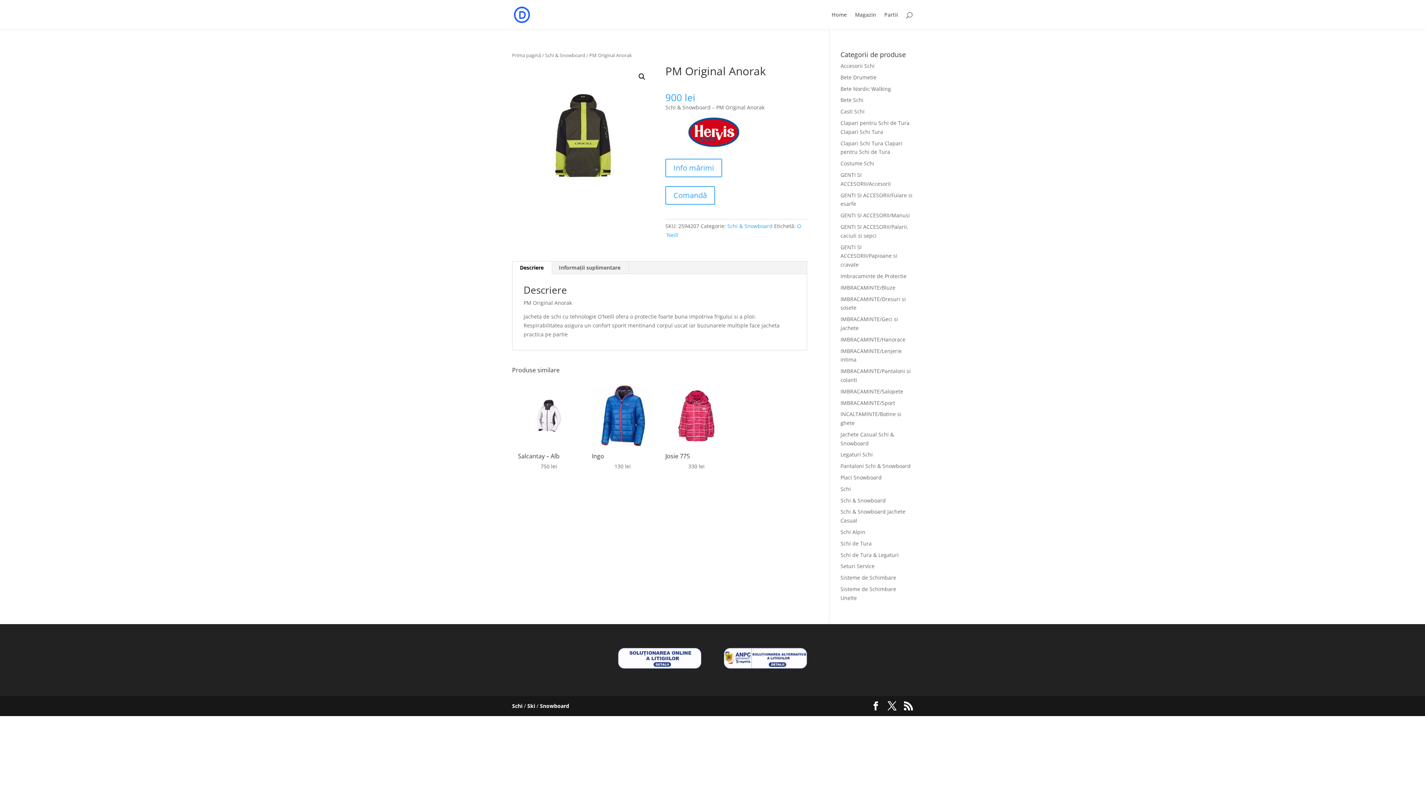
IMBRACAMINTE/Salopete (872, 391)
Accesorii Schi (858, 65)
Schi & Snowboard (565, 55)
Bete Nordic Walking (866, 88)
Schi (846, 488)
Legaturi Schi (857, 454)
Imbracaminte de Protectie (874, 276)
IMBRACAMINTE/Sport (868, 402)
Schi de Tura (856, 543)
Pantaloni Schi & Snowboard (876, 465)
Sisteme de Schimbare (868, 577)
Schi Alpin (853, 531)
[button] (642, 76)
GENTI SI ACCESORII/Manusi (875, 215)
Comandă (690, 195)
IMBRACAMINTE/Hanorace (873, 339)
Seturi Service (858, 566)
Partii (891, 15)
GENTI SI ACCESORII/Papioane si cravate (869, 256)
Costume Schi (857, 163)
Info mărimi (694, 168)
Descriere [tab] (532, 267)
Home (839, 15)
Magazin (865, 15)
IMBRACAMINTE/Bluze (868, 287)
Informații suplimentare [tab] (589, 267)
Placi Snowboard (861, 477)
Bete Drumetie (859, 77)
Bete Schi (852, 99)
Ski (531, 705)
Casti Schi (853, 111)
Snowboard (554, 705)
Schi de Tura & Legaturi (870, 554)
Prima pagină (526, 55)
